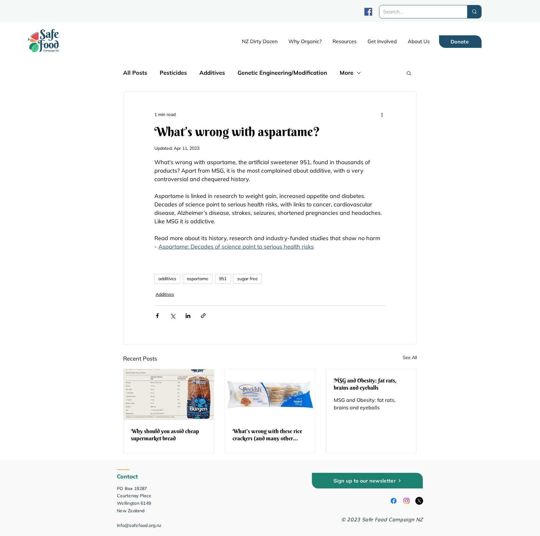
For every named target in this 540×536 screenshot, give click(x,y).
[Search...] (474, 11)
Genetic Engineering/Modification (282, 72)
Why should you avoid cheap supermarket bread (165, 434)
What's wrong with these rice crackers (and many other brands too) (267, 434)
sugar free (247, 278)
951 (223, 278)
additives (167, 278)
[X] (419, 501)
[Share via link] (203, 316)
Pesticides (173, 72)
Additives (212, 72)
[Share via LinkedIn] (188, 316)
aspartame (197, 278)
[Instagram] (406, 501)
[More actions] (382, 114)
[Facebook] (368, 12)
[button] (344, 41)
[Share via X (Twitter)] (173, 316)
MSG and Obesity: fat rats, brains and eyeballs (365, 384)
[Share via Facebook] (157, 316)
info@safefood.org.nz (139, 525)
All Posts (135, 72)
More (346, 72)
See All (410, 357)
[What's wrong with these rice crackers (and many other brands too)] (270, 394)
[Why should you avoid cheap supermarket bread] (168, 394)
